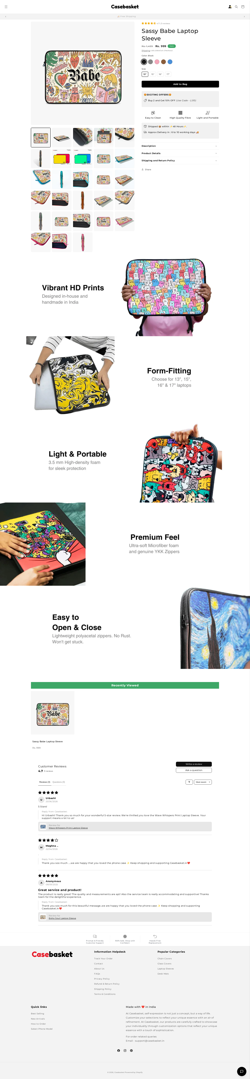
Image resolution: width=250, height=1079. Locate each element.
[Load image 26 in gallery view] (40, 242)
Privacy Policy (102, 978)
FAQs (97, 973)
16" (161, 74)
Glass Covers (164, 963)
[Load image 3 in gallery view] (82, 137)
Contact (98, 963)
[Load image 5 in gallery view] (124, 137)
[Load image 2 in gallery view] (61, 137)
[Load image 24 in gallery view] (103, 221)
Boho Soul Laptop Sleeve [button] (62, 918)
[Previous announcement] (5, 16)
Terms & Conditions (104, 994)
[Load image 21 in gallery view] (40, 221)
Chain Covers (165, 958)
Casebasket (119, 1072)
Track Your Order (103, 958)
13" (145, 74)
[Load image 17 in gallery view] (61, 200)
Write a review (194, 764)
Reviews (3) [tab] (44, 782)
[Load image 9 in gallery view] (103, 158)
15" (153, 74)
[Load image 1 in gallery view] (40, 137)
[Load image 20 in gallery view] (124, 200)
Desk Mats (163, 973)
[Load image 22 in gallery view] (61, 221)
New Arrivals (38, 1018)
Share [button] (148, 169)
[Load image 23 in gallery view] (82, 221)
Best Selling (37, 1013)
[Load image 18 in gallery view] (82, 200)
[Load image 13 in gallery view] (82, 179)
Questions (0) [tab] (59, 782)
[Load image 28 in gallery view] (82, 242)
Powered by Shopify (134, 1072)
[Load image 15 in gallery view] (124, 179)
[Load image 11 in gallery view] (40, 179)
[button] (6, 7)
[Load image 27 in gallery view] (61, 242)
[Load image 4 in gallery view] (103, 137)
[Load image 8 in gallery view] (82, 158)
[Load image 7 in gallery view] (61, 158)
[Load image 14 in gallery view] (103, 179)
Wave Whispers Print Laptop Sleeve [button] (68, 828)
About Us (99, 968)
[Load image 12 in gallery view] (61, 179)
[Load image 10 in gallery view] (124, 158)
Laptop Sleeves (166, 968)
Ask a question (193, 770)
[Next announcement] (244, 16)
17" (169, 74)
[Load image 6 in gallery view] (40, 158)
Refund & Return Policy (107, 984)
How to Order (38, 1023)
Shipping (146, 50)
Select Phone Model (42, 1029)
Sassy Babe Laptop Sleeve (47, 741)
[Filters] (189, 782)
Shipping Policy (102, 989)
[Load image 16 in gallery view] (40, 200)
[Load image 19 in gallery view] (103, 200)
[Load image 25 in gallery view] (124, 221)
